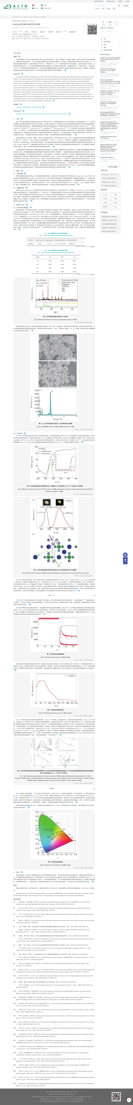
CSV (82, 246)
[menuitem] (13, 13)
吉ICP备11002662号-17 (68, 1096)
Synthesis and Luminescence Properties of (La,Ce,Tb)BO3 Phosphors (108, 70)
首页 (12, 13)
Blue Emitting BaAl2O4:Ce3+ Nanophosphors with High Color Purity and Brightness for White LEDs (110, 114)
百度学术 (71, 904)
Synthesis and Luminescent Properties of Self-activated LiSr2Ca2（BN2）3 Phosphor (110, 59)
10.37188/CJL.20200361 (23, 36)
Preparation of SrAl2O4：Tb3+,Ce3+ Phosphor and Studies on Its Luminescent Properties (110, 92)
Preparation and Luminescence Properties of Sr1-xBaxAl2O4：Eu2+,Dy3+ (108, 103)
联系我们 (120, 13)
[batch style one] (129, 1100)
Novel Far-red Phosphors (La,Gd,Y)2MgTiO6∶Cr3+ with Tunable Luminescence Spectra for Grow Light (110, 81)
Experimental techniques (106, 157)
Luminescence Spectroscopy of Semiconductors (108, 137)
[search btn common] (119, 5)
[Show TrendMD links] (119, 166)
